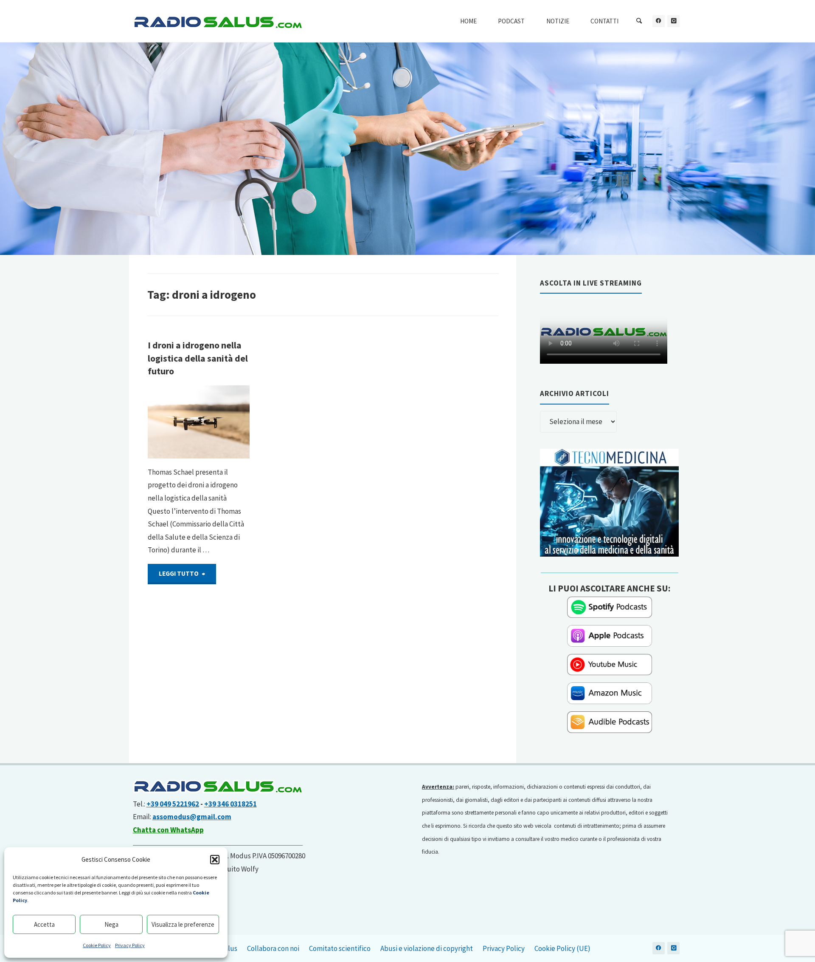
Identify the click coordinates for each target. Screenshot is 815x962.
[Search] (639, 21)
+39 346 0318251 (230, 804)
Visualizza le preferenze (183, 924)
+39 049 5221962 (172, 804)
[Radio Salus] (218, 21)
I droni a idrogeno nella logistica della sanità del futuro (198, 358)
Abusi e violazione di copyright (426, 948)
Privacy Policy (130, 945)
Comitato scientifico (340, 948)
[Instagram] (673, 21)
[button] (215, 859)
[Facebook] (658, 21)
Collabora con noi (273, 948)
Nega (111, 924)
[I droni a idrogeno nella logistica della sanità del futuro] (222, 421)
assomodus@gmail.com (191, 816)
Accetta (44, 924)
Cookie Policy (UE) (562, 948)
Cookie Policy (97, 945)
